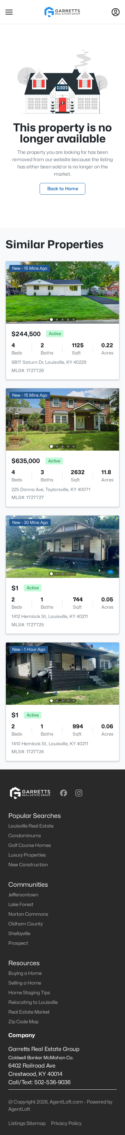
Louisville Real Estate (30, 826)
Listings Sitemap (26, 1123)
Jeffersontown (23, 894)
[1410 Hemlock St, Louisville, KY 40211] (62, 673)
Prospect (18, 943)
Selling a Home (24, 983)
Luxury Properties (27, 855)
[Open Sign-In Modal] (115, 12)
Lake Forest (20, 904)
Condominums (24, 835)
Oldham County (25, 923)
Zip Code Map (23, 1021)
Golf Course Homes (29, 845)
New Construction (28, 864)
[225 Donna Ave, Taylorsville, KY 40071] (62, 419)
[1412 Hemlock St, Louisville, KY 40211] (62, 546)
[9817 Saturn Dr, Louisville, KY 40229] (62, 292)
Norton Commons (28, 914)
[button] (9, 12)
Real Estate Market (29, 1012)
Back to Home (62, 188)
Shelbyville (19, 933)
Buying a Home (25, 973)
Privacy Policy (66, 1123)
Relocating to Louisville (33, 1002)
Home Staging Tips (29, 992)
